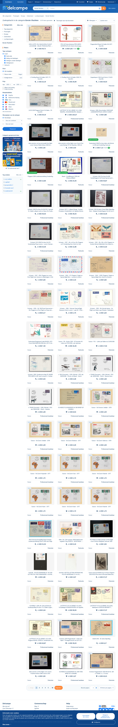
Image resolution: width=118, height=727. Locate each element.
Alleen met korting (9, 87)
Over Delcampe (7, 708)
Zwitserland (7, 36)
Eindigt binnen (8, 77)
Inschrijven (8, 2)
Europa (6, 34)
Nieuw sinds (7, 74)
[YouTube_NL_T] (12, 144)
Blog (35, 706)
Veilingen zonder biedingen (13, 60)
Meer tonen (6, 724)
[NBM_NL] (12, 159)
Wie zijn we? (6, 706)
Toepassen (13, 129)
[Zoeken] (103, 8)
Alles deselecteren (7, 111)
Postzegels (7, 31)
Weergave (92, 20)
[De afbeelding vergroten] (40, 33)
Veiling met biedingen (12, 58)
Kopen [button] (30, 2)
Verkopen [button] (37, 2)
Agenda (36, 708)
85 (52, 687)
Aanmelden (20, 2)
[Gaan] (96, 688)
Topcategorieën (8, 29)
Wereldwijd (7, 117)
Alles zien (20, 25)
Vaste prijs (9, 56)
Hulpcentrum (70, 706)
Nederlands (111, 2)
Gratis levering (8, 89)
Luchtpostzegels (8, 39)
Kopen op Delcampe (72, 708)
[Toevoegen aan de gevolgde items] (52, 26)
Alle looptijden (8, 71)
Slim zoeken (111, 8)
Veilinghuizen (9, 63)
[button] (99, 8)
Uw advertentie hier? (13, 168)
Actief (6, 54)
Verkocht (6, 65)
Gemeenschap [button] (47, 2)
